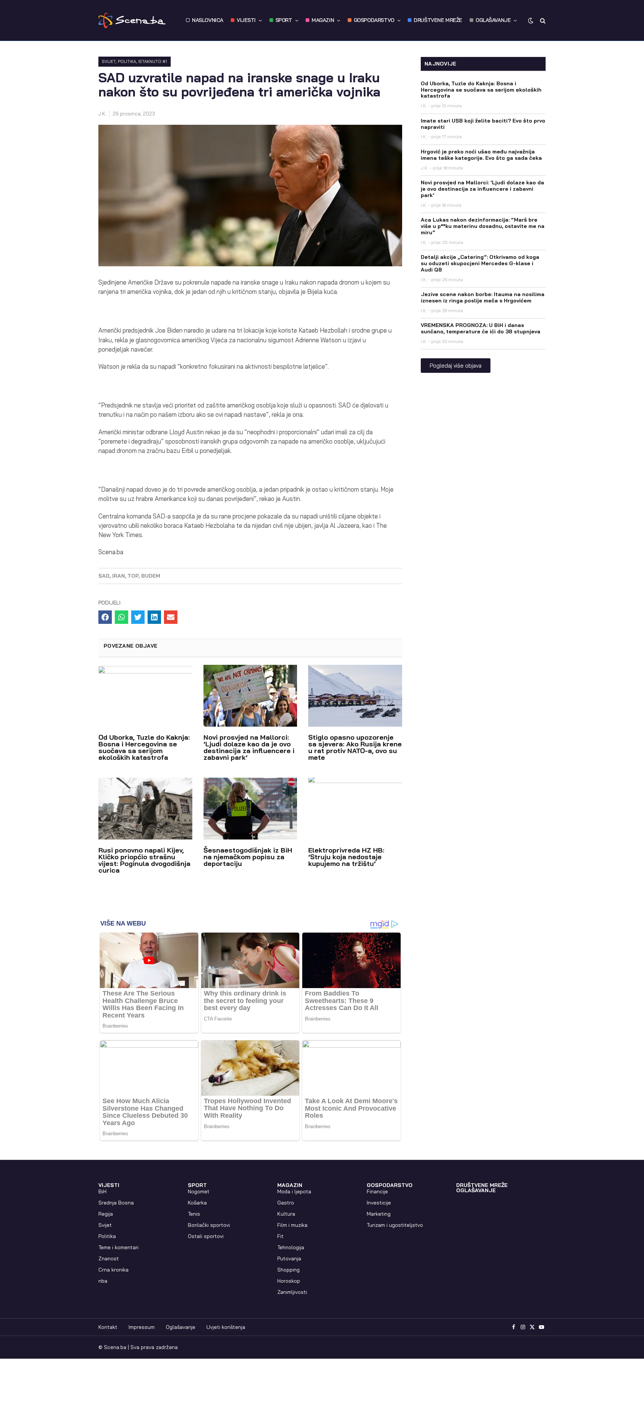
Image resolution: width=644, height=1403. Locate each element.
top (133, 575)
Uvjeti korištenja (225, 1327)
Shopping (288, 1269)
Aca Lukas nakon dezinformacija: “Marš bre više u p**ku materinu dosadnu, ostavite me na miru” (482, 226)
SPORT (283, 20)
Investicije (379, 1202)
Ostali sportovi (206, 1236)
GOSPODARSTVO (374, 20)
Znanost (108, 1258)
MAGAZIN (323, 20)
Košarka (197, 1202)
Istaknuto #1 (152, 61)
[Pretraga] (542, 20)
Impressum (142, 1327)
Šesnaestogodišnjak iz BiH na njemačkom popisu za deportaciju (247, 857)
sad (104, 575)
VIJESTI (246, 20)
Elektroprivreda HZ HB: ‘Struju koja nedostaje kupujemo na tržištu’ (346, 857)
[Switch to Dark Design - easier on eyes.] (530, 20)
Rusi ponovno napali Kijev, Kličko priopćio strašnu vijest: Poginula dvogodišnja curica (144, 860)
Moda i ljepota (294, 1191)
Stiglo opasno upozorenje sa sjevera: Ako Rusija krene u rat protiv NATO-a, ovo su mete (355, 747)
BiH (102, 1191)
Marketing (379, 1213)
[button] (105, 617)
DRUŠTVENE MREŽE (438, 20)
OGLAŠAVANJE (493, 20)
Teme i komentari (118, 1247)
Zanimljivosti (292, 1292)
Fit (280, 1236)
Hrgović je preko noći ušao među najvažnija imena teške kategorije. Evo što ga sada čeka (481, 154)
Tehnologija (290, 1247)
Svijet (109, 61)
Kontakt (107, 1327)
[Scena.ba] (131, 20)
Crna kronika (113, 1269)
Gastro (285, 1202)
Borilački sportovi (209, 1225)
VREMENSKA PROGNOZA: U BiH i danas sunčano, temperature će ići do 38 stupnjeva (480, 328)
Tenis (194, 1213)
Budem (150, 575)
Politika (127, 61)
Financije (377, 1191)
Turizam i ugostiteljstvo (395, 1225)
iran (118, 575)
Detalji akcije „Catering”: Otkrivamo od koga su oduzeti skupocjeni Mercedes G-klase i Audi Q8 (480, 263)
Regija (105, 1213)
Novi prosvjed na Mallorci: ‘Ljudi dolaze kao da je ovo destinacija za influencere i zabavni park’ (248, 747)
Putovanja (289, 1258)
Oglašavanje (180, 1327)
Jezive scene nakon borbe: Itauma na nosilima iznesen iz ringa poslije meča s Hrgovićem (482, 297)
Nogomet (198, 1191)
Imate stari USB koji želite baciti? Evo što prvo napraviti (483, 123)
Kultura (286, 1213)
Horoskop (288, 1280)
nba (102, 1280)
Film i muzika (292, 1225)
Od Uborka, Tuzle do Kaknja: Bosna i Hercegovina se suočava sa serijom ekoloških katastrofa (144, 747)
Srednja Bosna (116, 1202)
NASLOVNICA (207, 20)
